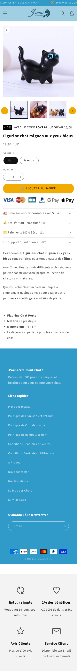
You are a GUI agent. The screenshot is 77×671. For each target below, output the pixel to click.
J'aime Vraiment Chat (41, 559)
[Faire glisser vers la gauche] (4, 110)
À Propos (14, 463)
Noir (11, 160)
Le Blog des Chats (20, 491)
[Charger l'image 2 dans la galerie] (38, 110)
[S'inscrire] (64, 526)
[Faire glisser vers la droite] (72, 110)
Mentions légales (19, 407)
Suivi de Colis (17, 500)
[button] (5, 13)
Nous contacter (18, 472)
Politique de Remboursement (28, 435)
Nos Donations (18, 481)
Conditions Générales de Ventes (29, 444)
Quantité (8, 169)
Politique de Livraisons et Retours (30, 416)
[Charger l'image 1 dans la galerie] (19, 110)
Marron (29, 160)
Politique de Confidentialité (26, 425)
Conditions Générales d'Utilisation (31, 453)
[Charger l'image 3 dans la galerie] (58, 110)
